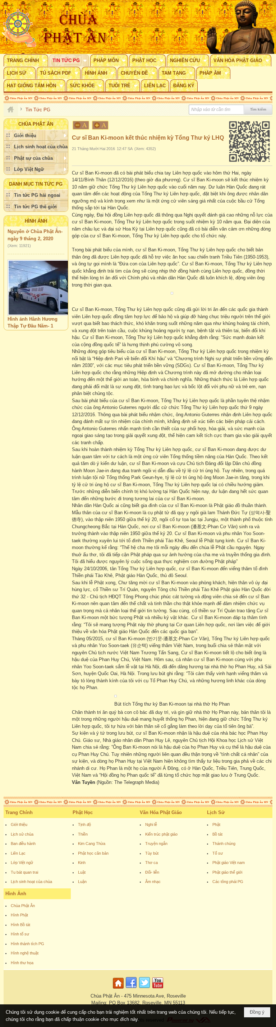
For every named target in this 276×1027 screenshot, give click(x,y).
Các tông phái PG (227, 881)
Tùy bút (151, 853)
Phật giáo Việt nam (228, 862)
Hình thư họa (22, 963)
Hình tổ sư (20, 934)
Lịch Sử (216, 812)
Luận (82, 881)
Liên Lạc (18, 853)
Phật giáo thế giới (227, 872)
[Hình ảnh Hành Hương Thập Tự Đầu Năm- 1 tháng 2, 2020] (44, 282)
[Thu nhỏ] (81, 125)
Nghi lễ (151, 824)
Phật (216, 824)
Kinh (82, 862)
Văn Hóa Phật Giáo (161, 812)
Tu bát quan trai (24, 872)
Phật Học (83, 812)
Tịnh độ (84, 824)
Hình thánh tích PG (27, 944)
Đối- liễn (152, 872)
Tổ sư (217, 853)
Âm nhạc (153, 881)
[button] (26, 60)
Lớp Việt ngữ (22, 862)
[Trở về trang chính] (119, 988)
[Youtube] (158, 988)
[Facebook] (131, 988)
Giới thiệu (19, 824)
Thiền (83, 834)
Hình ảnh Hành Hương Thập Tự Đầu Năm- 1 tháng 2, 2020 (33, 320)
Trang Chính (19, 812)
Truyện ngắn (156, 843)
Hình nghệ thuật (24, 953)
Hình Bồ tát (20, 925)
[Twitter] (144, 988)
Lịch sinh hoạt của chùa (31, 881)
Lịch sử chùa (22, 834)
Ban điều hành (23, 843)
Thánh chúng (223, 843)
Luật (82, 872)
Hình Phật (19, 915)
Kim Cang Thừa (91, 843)
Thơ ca (151, 862)
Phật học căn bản (93, 853)
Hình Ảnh (36, 221)
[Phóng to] (101, 125)
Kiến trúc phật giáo (161, 834)
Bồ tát (217, 834)
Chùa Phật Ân (23, 905)
